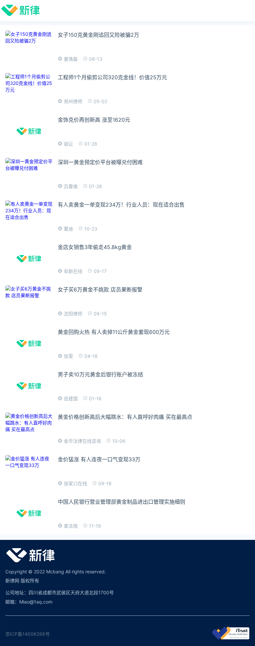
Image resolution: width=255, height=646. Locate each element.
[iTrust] (231, 638)
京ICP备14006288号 (27, 634)
